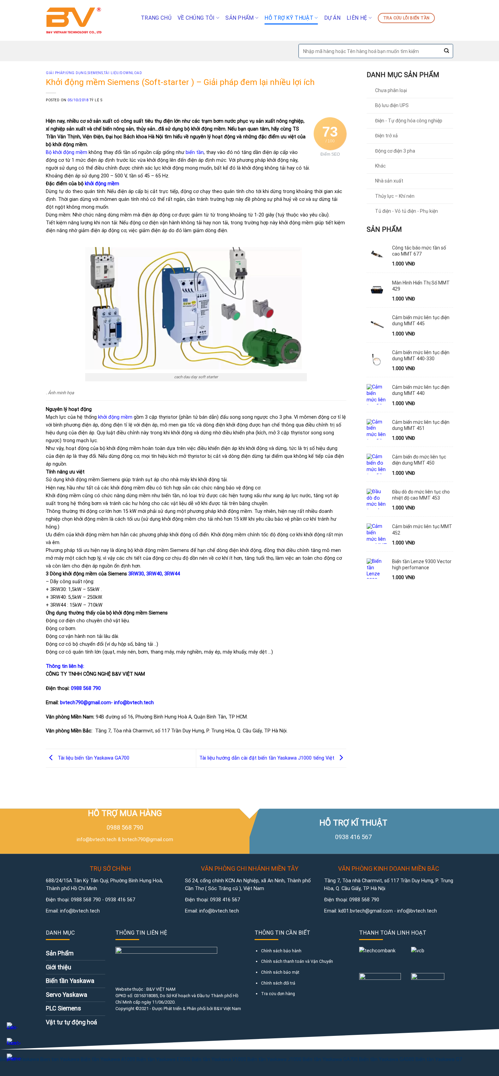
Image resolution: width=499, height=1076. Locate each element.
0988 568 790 (86, 688)
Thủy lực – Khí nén (394, 196)
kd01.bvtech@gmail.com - (367, 911)
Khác (380, 166)
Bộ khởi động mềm (67, 152)
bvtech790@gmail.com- (87, 703)
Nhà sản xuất (389, 181)
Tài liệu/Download (123, 73)
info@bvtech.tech (134, 703)
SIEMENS (95, 73)
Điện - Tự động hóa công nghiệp (408, 120)
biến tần (195, 152)
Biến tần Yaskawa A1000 (108, 1059)
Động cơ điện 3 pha (395, 151)
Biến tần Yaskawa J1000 (274, 1059)
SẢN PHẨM (239, 18)
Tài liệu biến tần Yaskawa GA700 (92, 758)
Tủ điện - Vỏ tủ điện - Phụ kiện (406, 211)
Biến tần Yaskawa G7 (438, 1059)
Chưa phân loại (391, 90)
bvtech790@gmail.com (147, 840)
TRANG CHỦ (156, 18)
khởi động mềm (102, 184)
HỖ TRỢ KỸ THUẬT (288, 18)
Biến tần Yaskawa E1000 (163, 1059)
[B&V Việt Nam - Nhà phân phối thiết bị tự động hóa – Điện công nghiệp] (88, 20)
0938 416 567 (120, 900)
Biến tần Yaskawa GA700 (331, 1059)
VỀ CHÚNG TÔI (196, 18)
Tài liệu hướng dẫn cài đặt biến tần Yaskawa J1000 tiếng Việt (267, 758)
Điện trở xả (386, 135)
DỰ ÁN (332, 18)
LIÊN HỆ (357, 18)
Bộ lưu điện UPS (392, 105)
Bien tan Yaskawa (59, 1059)
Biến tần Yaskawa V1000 (219, 1059)
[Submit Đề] (446, 51)
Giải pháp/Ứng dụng (66, 73)
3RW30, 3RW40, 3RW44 (154, 574)
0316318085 (146, 995)
